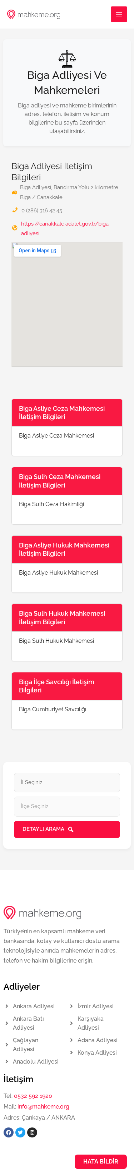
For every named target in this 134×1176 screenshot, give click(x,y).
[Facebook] (9, 1132)
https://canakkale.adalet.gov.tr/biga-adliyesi (66, 229)
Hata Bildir (100, 1161)
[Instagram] (32, 1132)
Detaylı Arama (43, 829)
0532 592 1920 (33, 1095)
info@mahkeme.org (42, 1106)
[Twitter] (20, 1132)
